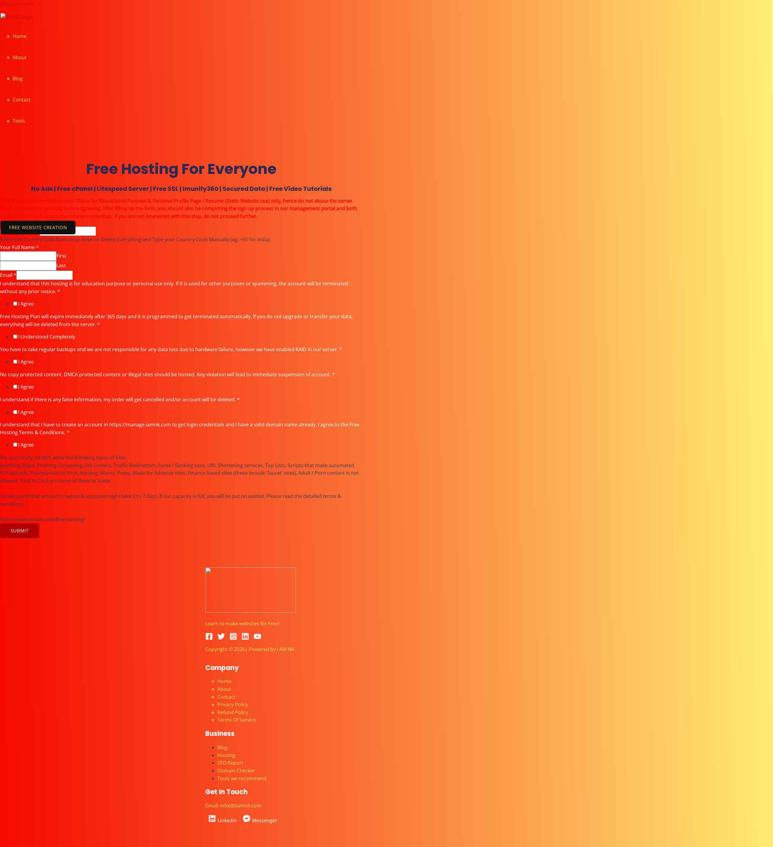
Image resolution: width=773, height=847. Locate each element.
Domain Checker (236, 770)
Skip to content (17, 3)
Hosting (226, 755)
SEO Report (230, 762)
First (61, 255)
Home (20, 36)
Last (61, 265)
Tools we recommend (242, 778)
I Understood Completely (46, 336)
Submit (20, 531)
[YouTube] (257, 638)
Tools (19, 120)
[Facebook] (209, 638)
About (20, 57)
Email (8, 275)
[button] (38, 227)
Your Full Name (19, 247)
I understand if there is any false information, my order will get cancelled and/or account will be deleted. (120, 399)
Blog (18, 78)
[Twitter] (221, 638)
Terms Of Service (236, 720)
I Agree (26, 303)
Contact (21, 99)
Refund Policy (232, 712)
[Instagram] (233, 638)
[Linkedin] (245, 638)
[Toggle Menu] (41, 122)
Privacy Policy (232, 704)
